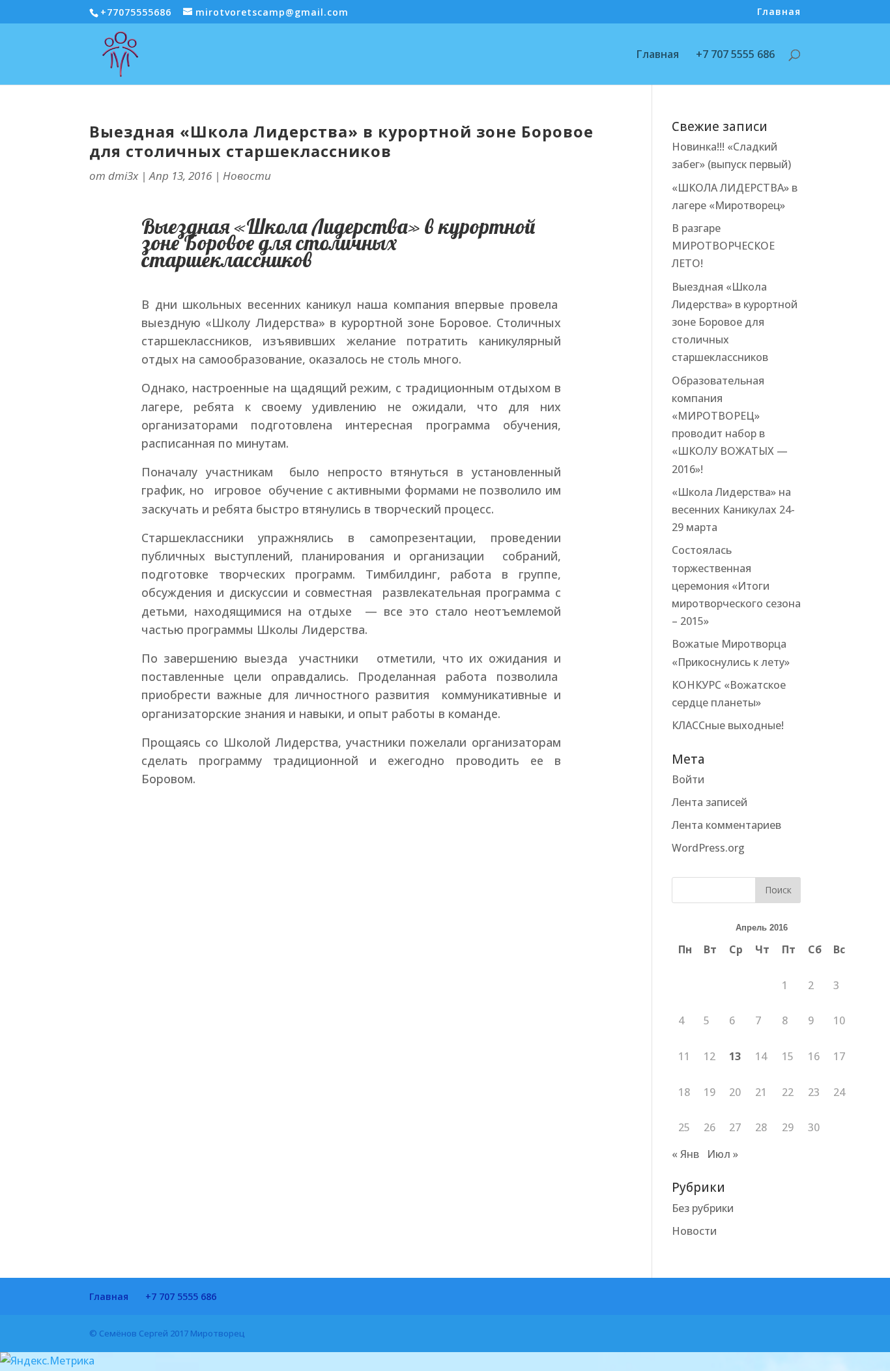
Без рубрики (703, 1208)
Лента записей (709, 802)
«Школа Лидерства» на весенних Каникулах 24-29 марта (733, 509)
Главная (779, 12)
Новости (247, 175)
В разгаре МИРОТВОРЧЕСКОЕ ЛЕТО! (723, 245)
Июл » (722, 1154)
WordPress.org (708, 848)
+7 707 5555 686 (735, 55)
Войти (688, 779)
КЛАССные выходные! (728, 725)
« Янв (685, 1154)
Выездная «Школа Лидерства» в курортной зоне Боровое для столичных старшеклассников (341, 141)
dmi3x (123, 175)
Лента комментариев (726, 825)
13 (735, 1056)
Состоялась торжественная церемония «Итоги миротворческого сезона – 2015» (736, 585)
